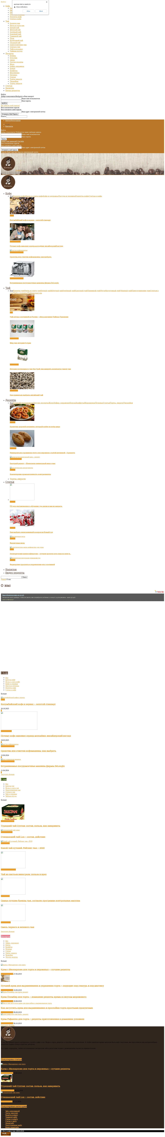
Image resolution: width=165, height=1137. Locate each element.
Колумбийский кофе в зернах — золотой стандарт (30, 220)
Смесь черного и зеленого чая (17, 927)
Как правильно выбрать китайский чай (26, 395)
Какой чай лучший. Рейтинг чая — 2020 (23, 847)
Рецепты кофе (16, 17)
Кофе (8, 193)
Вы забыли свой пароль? (10, 105)
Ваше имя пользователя (31, 98)
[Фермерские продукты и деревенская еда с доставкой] (25, 558)
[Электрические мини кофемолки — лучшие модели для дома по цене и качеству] (27, 547)
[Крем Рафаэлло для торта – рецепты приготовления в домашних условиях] (14, 1014)
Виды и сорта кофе (34, 196)
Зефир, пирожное (17, 66)
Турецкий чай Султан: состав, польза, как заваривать (30, 825)
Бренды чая (15, 23)
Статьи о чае (15, 47)
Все (11, 196)
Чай (7, 21)
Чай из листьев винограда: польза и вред (23, 874)
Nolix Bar (160, 592)
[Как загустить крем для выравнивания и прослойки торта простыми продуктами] (26, 1003)
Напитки (9, 88)
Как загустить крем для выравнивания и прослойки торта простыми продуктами (47, 1007)
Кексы (12, 68)
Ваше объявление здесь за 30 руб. (13, 595)
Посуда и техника (66, 196)
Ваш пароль (26, 101)
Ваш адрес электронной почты (33, 112)
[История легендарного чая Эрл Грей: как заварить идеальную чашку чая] (22, 362)
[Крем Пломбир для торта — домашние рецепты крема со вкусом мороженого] (14, 992)
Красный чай (15, 34)
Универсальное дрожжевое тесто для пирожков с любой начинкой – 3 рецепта (42, 453)
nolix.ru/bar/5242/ (8, 599)
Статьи (13, 77)
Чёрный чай (15, 43)
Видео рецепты (12, 90)
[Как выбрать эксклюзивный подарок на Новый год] (22, 526)
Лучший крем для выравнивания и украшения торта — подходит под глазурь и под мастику (52, 985)
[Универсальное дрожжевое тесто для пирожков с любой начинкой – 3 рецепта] (22, 446)
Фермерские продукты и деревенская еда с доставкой (32, 564)
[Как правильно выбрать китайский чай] (22, 388)
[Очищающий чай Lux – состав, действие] (10, 830)
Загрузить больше (7, 774)
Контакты (9, 126)
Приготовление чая (18, 45)
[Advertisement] (18, 635)
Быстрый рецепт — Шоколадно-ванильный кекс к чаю (32, 463)
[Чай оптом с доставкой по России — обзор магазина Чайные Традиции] (22, 310)
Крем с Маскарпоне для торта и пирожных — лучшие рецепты (35, 969)
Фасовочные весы (17, 543)
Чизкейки (14, 81)
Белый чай (14, 28)
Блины (13, 56)
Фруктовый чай (16, 40)
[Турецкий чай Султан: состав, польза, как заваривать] (13, 819)
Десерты (9, 53)
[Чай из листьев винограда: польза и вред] (13, 868)
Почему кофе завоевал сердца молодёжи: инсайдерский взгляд (36, 246)
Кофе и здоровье (50, 196)
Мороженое (14, 73)
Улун (12, 38)
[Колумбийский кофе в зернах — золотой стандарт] (22, 213)
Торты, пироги (16, 79)
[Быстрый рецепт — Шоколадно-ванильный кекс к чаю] (25, 457)
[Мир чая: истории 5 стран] (22, 336)
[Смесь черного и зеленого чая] (13, 920)
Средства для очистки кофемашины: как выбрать (30, 257)
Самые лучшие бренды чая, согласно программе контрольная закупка (40, 900)
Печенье (13, 75)
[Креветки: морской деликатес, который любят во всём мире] (22, 420)
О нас (7, 124)
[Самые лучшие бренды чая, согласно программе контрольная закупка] (13, 894)
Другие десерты (16, 62)
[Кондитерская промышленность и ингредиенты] (21, 468)
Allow (28, 11)
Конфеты (13, 71)
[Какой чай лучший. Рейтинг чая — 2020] (16, 841)
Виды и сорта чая (17, 25)
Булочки (13, 58)
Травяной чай (15, 36)
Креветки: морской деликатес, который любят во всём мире (35, 427)
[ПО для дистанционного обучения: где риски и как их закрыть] (22, 500)
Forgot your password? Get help (12, 141)
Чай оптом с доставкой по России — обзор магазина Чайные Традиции (39, 317)
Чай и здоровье (16, 49)
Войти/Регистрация (12, 120)
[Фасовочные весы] (17, 536)
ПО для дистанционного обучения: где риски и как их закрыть (36, 506)
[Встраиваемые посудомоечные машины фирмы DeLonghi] (22, 276)
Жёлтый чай (15, 30)
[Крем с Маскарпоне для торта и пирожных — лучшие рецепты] (13, 965)
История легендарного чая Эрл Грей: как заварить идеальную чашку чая (40, 369)
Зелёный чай (15, 32)
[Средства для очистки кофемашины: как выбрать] (18, 250)
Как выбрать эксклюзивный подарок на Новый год (31, 532)
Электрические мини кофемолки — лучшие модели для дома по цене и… (40, 554)
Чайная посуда (16, 51)
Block (41, 11)
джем (12, 60)
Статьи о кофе (15, 19)
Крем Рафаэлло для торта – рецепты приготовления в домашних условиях (42, 1018)
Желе (12, 64)
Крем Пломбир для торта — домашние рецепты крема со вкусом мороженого (43, 996)
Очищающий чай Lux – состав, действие (23, 836)
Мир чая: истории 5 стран (20, 343)
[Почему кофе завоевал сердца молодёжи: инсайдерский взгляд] (22, 239)
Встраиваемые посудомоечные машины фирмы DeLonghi (34, 283)
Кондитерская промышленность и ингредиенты (30, 474)
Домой (3, 579)
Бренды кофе (19, 196)
